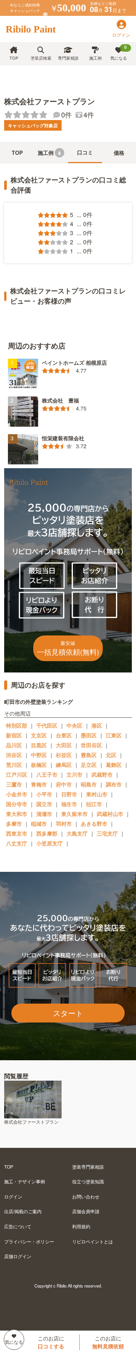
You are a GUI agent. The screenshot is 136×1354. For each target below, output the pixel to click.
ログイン (13, 1196)
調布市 (114, 784)
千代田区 (46, 725)
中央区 (74, 725)
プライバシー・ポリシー (29, 1241)
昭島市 (89, 784)
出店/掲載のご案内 (23, 1211)
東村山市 (96, 794)
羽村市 (64, 823)
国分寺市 (16, 804)
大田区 (64, 745)
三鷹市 (14, 784)
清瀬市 (44, 813)
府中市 (64, 784)
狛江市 (94, 804)
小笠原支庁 (49, 843)
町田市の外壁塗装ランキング (38, 701)
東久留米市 (74, 813)
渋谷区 (14, 755)
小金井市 (16, 794)
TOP (13, 58)
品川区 (14, 745)
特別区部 (16, 725)
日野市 (69, 794)
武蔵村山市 (110, 813)
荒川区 (14, 764)
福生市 (69, 804)
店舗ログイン (17, 1256)
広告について (17, 1226)
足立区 (89, 764)
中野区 (39, 755)
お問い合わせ (85, 1196)
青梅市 (39, 784)
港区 (96, 725)
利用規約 (81, 1226)
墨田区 (89, 735)
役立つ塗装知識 (88, 1181)
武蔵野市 (102, 774)
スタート (68, 1012)
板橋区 (39, 764)
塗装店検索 (41, 58)
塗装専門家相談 (88, 1166)
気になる (118, 52)
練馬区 (64, 764)
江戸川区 (16, 774)
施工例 (95, 58)
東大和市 (16, 813)
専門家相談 (68, 58)
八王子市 (46, 774)
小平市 (44, 794)
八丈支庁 (16, 843)
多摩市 (14, 823)
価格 (119, 152)
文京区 (39, 735)
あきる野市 (94, 823)
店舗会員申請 (85, 1211)
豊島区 (89, 755)
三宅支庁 (107, 833)
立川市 (74, 774)
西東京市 (16, 833)
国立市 (44, 804)
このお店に (51, 1342)
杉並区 (64, 755)
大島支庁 (77, 833)
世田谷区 (91, 745)
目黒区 (39, 745)
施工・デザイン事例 (24, 1181)
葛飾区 (114, 764)
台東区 (64, 735)
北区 (111, 755)
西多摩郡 (46, 833)
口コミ (85, 152)
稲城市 (39, 823)
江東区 (114, 735)
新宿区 (14, 735)
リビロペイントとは (92, 1241)
